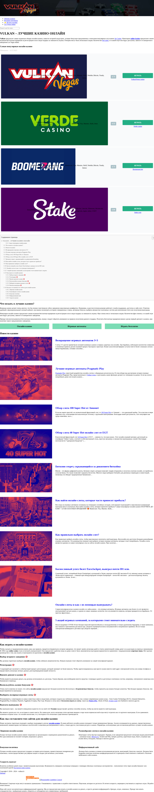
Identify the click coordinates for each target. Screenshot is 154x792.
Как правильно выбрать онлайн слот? (17, 263)
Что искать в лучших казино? (14, 245)
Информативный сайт (15, 296)
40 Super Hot (82, 437)
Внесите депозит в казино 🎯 (17, 279)
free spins (105, 40)
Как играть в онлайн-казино (15, 273)
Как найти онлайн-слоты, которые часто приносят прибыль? (23, 261)
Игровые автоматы (11, 20)
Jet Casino (118, 38)
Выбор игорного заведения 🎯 (17, 275)
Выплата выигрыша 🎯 (15, 285)
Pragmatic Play (60, 373)
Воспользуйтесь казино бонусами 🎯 (19, 281)
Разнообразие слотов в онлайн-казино (19, 291)
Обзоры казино (9, 19)
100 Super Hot (106, 412)
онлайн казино (54, 723)
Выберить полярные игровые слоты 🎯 (19, 283)
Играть (137, 76)
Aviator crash (113, 701)
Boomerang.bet (138, 169)
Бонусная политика (14, 294)
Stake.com (137, 212)
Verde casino (138, 126)
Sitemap (2, 773)
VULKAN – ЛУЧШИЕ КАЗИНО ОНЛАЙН (16, 241)
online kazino (135, 38)
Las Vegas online (10, 24)
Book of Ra (93, 701)
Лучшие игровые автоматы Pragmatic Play (18, 252)
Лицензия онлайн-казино (15, 289)
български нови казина (22, 768)
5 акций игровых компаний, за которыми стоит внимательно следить (27, 270)
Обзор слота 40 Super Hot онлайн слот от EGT (19, 257)
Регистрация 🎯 (13, 277)
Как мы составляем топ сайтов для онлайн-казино (21, 287)
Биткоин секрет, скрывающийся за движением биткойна (22, 259)
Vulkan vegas (91, 375)
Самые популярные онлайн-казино (18, 243)
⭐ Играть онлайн (10, 22)
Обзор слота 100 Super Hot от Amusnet (17, 254)
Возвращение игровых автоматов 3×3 (17, 250)
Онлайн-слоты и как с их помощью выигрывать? (21, 268)
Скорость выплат (13, 298)
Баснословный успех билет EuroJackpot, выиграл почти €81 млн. (26, 266)
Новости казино (10, 247)
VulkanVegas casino (137, 79)
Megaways (95, 737)
